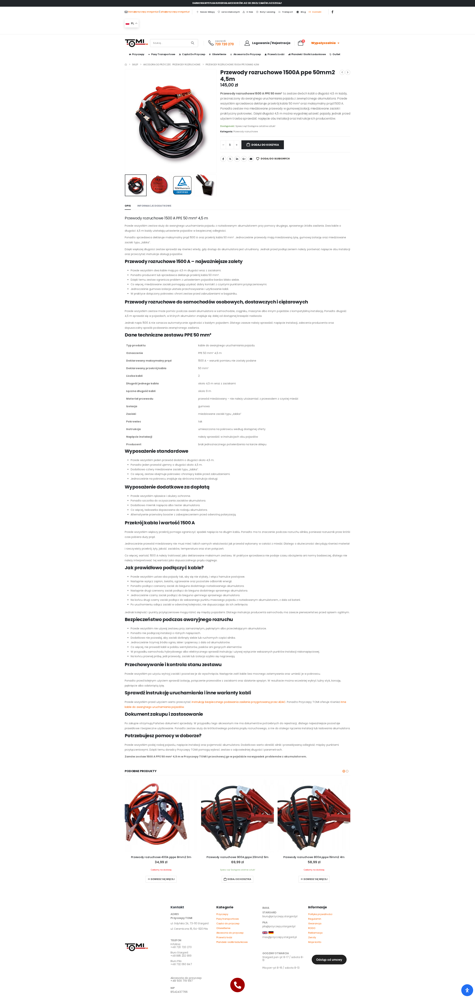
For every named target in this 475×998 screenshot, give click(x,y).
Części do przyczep (193, 54)
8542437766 (179, 992)
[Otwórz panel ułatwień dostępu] (467, 990)
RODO (311, 928)
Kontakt (316, 11)
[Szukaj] (192, 43)
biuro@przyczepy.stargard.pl (143, 11)
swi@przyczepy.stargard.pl (278, 947)
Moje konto (314, 942)
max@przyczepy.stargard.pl (279, 937)
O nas (249, 11)
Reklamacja (315, 932)
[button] (125, 121)
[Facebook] (332, 12)
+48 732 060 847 (181, 963)
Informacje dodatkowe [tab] (154, 206)
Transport (287, 11)
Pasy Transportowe (163, 54)
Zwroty (312, 937)
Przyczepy (138, 54)
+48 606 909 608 (181, 971)
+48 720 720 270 (181, 946)
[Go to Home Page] (126, 64)
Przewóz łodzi (276, 54)
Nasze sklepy (207, 11)
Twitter (230, 159)
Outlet (336, 54)
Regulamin (314, 918)
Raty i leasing (267, 11)
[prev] (342, 72)
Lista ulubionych (231, 11)
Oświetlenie (219, 54)
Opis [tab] (128, 206)
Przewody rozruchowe (245, 131)
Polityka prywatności (320, 914)
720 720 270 (224, 44)
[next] (347, 72)
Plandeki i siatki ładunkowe (308, 54)
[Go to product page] (161, 816)
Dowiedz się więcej (163, 879)
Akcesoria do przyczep (247, 54)
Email (251, 159)
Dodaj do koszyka (265, 145)
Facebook (223, 159)
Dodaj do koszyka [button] (239, 879)
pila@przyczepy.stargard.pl (175, 11)
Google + (244, 159)
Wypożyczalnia (323, 43)
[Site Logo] (136, 43)
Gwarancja (314, 923)
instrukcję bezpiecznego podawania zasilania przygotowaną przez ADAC (239, 702)
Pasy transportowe (227, 918)
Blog (303, 11)
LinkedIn (237, 159)
